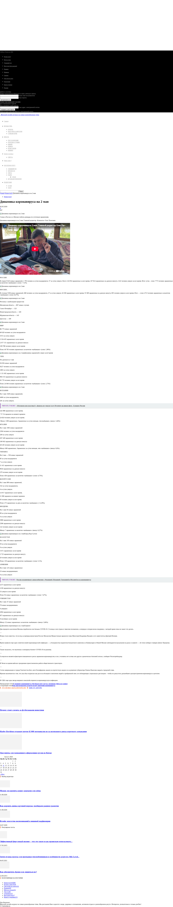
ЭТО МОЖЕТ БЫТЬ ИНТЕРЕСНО (14, 688)
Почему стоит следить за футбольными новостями (22, 710)
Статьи (14, 177)
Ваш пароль (23, 98)
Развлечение (7, 81)
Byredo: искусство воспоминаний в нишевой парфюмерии (25, 821)
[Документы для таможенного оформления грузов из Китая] (11, 749)
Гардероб (10, 129)
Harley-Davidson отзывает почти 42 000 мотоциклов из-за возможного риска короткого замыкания (43, 731)
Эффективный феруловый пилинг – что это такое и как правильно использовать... (36, 841)
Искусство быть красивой (10, 66)
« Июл (2, 774)
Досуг (9, 188)
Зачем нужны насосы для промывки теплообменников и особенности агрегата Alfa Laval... (39, 857)
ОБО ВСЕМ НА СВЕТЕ (9, 165)
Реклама (6, 88)
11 (3, 765)
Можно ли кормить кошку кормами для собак (20, 791)
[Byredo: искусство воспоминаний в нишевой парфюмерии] (5, 817)
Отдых (10, 186)
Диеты (10, 173)
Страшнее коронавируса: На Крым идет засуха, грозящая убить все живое (40, 684)
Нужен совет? (7, 56)
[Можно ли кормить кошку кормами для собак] (5, 787)
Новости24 (9, 193)
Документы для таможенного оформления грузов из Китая (26, 753)
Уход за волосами (13, 140)
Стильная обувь (12, 133)
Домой (2, 193)
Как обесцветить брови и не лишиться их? (18, 872)
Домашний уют (8, 63)
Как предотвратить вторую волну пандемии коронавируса (34, 685)
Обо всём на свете (8, 78)
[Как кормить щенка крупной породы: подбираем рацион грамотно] (5, 802)
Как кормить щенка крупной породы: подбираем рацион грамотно (29, 806)
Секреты (6, 75)
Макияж (10, 144)
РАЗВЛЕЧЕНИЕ (8, 182)
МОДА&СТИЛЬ (8, 126)
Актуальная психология (15, 179)
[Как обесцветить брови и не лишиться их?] (4, 868)
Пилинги (6, 69)
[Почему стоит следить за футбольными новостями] (11, 706)
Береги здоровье (8, 84)
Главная (6, 121)
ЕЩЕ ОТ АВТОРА (35, 688)
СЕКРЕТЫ (10, 157)
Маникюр (6, 72)
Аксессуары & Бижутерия (15, 131)
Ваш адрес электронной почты (29, 107)
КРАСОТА (6, 137)
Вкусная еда (11, 171)
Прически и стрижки (14, 142)
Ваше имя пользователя (27, 95)
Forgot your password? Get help (10, 102)
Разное (10, 175)
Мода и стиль (7, 60)
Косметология (12, 148)
